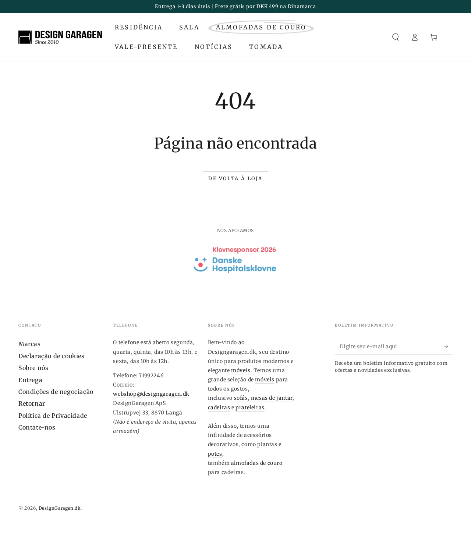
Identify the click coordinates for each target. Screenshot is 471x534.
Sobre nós (33, 367)
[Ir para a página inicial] (60, 37)
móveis (241, 370)
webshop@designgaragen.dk (151, 394)
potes (215, 454)
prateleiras (250, 407)
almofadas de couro (257, 463)
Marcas (29, 344)
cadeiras (219, 407)
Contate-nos (37, 427)
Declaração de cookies (51, 356)
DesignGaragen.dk (60, 508)
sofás (241, 398)
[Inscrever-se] (448, 346)
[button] (395, 37)
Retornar (31, 403)
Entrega (30, 380)
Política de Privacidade (52, 415)
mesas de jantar (272, 398)
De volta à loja (235, 178)
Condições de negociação (55, 391)
